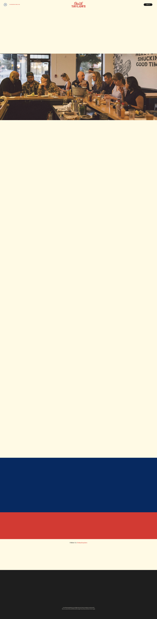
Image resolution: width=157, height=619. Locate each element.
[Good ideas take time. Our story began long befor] (58, 558)
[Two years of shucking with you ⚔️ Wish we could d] (98, 558)
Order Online (72, 40)
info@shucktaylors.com (52, 591)
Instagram (87, 600)
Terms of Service (90, 608)
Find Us (148, 4)
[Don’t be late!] (137, 558)
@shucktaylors (82, 543)
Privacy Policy (82, 608)
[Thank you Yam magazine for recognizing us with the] (19, 558)
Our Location (85, 40)
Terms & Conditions (85, 607)
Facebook (91, 600)
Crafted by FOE (91, 607)
